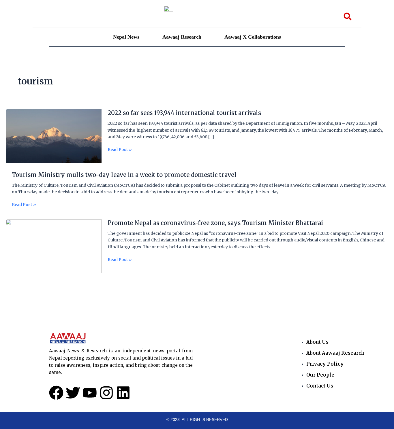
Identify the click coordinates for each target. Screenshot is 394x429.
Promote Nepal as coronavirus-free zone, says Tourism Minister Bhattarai (215, 222)
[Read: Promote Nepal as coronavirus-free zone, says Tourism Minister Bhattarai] (54, 246)
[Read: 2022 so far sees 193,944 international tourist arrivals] (54, 136)
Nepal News (126, 37)
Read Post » (120, 149)
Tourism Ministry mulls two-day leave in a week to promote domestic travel (124, 174)
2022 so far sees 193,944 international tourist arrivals (184, 112)
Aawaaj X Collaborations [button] (252, 37)
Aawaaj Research (181, 37)
